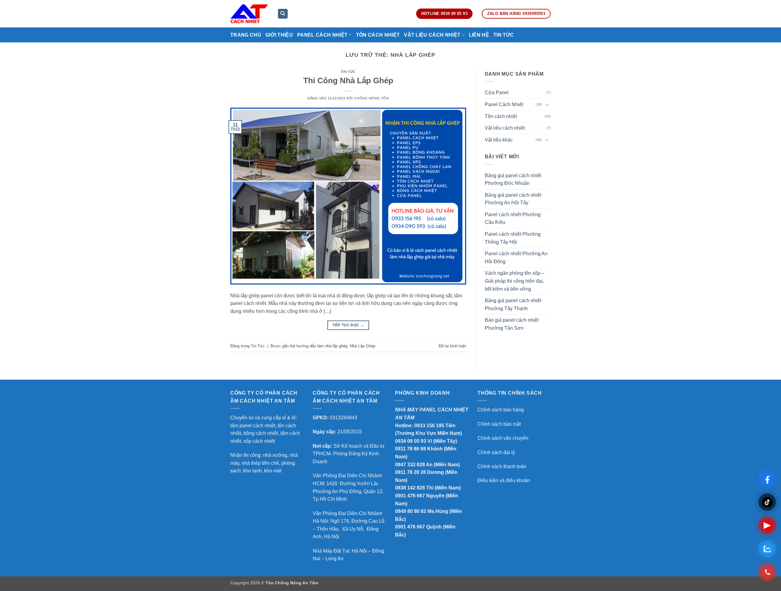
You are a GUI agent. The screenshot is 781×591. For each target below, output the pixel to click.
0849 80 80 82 (410, 511)
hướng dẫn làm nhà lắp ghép (322, 346)
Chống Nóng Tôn (371, 98)
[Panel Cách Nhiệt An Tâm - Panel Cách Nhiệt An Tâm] (249, 13)
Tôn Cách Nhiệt (378, 35)
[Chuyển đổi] (547, 104)
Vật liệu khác (499, 139)
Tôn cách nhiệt (501, 116)
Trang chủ (245, 35)
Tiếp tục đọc (348, 325)
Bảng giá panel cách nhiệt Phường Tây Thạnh (513, 304)
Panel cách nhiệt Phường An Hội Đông (516, 257)
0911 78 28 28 (410, 472)
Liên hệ (479, 35)
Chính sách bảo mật (499, 424)
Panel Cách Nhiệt (322, 35)
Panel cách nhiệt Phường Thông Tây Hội (513, 238)
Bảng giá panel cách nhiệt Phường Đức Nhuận (513, 179)
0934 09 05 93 (410, 441)
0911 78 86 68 (410, 448)
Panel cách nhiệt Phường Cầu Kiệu (513, 218)
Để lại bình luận (452, 346)
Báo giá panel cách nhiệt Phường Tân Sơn (511, 324)
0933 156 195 (429, 425)
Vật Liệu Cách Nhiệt (432, 35)
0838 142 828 (410, 487)
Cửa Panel (497, 92)
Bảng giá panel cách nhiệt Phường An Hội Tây (513, 199)
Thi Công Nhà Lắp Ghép (348, 80)
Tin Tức (503, 35)
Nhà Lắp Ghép (362, 346)
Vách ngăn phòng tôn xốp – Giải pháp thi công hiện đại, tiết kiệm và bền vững (514, 280)
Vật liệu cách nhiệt (505, 128)
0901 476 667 (410, 495)
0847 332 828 (410, 464)
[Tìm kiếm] (283, 14)
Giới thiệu (279, 35)
